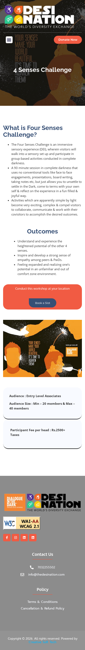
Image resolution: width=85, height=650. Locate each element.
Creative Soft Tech (42, 642)
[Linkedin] (24, 537)
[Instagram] (15, 537)
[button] (9, 39)
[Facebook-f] (7, 537)
